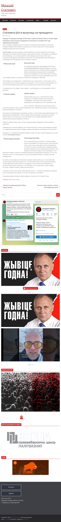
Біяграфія (5, 20)
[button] (40, 20)
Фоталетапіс (30, 20)
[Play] (31, 270)
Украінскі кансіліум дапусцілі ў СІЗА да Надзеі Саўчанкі (14, 186)
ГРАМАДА (45, 20)
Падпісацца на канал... (31, 288)
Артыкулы (13, 20)
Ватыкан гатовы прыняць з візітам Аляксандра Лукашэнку (47, 186)
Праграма (21, 20)
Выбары (4, 29)
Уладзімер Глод (7, 179)
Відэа (37, 20)
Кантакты (53, 20)
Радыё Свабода (15, 179)
